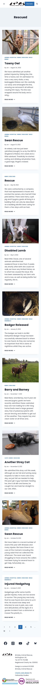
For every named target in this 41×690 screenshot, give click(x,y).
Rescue (10, 180)
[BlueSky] (35, 643)
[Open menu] (4, 3)
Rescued (25, 57)
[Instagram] (13, 643)
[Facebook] (5, 643)
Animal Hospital (10, 57)
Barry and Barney (17, 389)
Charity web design (22, 673)
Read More (10, 99)
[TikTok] (28, 643)
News (19, 57)
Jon (7, 68)
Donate (29, 4)
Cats (6, 458)
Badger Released (17, 325)
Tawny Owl (12, 63)
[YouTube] (20, 643)
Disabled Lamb (15, 250)
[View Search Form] (37, 4)
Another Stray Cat (17, 462)
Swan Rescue (14, 140)
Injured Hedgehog (17, 584)
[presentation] (20, 42)
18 (4, 631)
